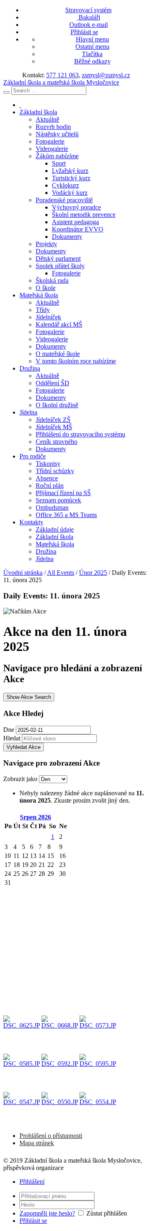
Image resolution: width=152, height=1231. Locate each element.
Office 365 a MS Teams (66, 514)
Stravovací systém (88, 10)
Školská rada (52, 280)
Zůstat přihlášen (106, 1213)
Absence (47, 478)
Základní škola (38, 112)
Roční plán (50, 485)
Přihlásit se (84, 31)
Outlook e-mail (88, 24)
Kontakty (31, 522)
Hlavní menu (92, 39)
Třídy (43, 309)
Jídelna (28, 412)
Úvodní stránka (23, 572)
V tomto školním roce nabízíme (76, 361)
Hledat (11, 738)
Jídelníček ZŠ (53, 419)
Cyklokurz (65, 185)
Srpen (35, 817)
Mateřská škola (38, 295)
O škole (46, 287)
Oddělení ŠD (52, 383)
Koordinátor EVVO (77, 229)
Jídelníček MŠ (54, 426)
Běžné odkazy (92, 61)
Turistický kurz (71, 178)
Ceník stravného (56, 441)
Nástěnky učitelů (57, 134)
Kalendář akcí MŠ (59, 324)
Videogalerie (52, 148)
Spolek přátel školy (60, 265)
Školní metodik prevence (84, 214)
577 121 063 (62, 75)
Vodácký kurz (70, 192)
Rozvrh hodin (53, 126)
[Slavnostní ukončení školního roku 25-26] (21, 1033)
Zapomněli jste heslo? (47, 1213)
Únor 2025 (93, 572)
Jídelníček (48, 317)
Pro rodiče (32, 456)
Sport (59, 163)
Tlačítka (92, 53)
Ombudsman (52, 507)
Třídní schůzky (55, 470)
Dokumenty (67, 236)
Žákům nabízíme (57, 156)
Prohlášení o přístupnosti (50, 1135)
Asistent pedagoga (75, 221)
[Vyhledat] (6, 92)
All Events (60, 572)
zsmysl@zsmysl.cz (106, 75)
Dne (8, 729)
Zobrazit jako (21, 778)
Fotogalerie (50, 141)
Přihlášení (32, 1181)
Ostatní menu (92, 46)
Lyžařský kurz (70, 170)
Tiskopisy (48, 463)
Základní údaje (55, 529)
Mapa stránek (36, 1142)
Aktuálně (47, 119)
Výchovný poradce (76, 207)
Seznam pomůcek (58, 500)
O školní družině (57, 405)
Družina (29, 368)
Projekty (46, 243)
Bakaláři (88, 17)
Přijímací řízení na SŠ (63, 492)
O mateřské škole (58, 353)
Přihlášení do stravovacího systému (80, 434)
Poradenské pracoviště (64, 199)
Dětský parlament (58, 258)
